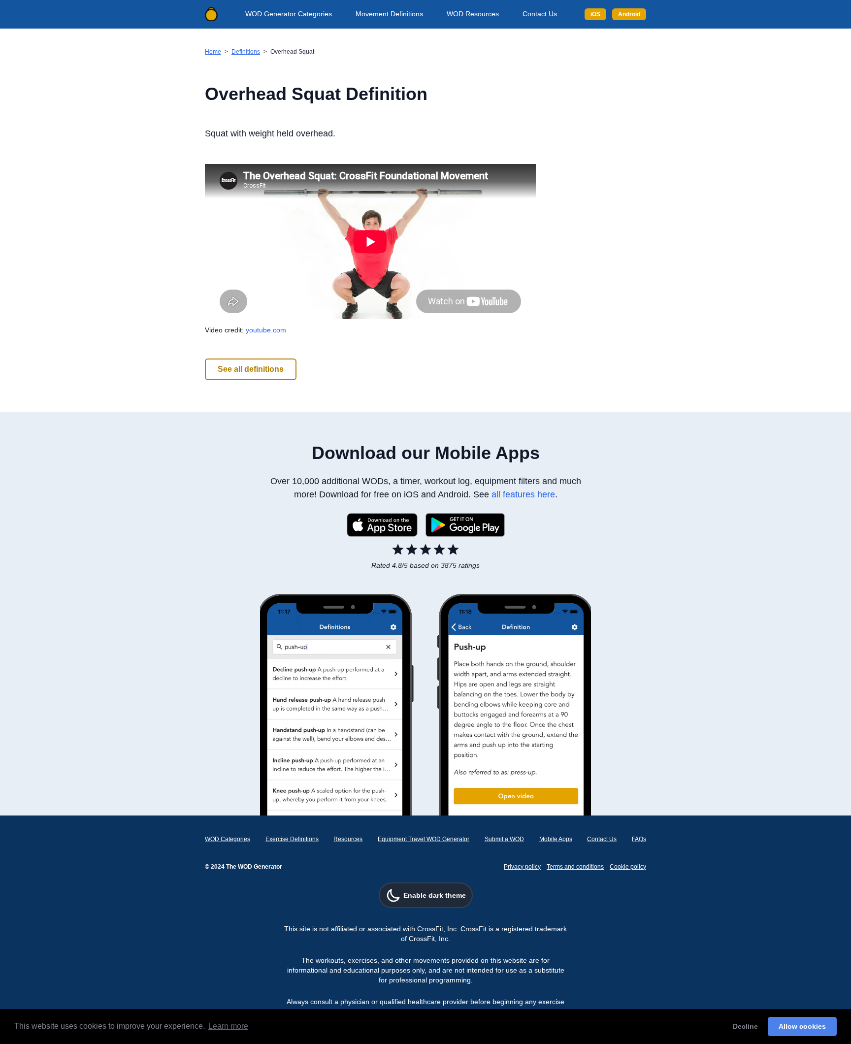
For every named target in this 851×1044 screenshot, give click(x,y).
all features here (523, 494)
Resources (347, 839)
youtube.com (266, 330)
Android (629, 14)
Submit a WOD (504, 839)
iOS (595, 14)
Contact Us (540, 14)
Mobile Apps (555, 839)
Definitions (245, 51)
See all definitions (251, 369)
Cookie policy (628, 866)
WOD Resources (473, 14)
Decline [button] (745, 1026)
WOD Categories (227, 839)
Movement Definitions (389, 14)
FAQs (639, 839)
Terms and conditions (575, 866)
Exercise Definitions (292, 839)
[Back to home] (211, 14)
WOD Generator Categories (288, 14)
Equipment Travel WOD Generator (423, 839)
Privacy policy (522, 866)
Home (213, 51)
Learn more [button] (228, 1026)
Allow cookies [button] (802, 1026)
